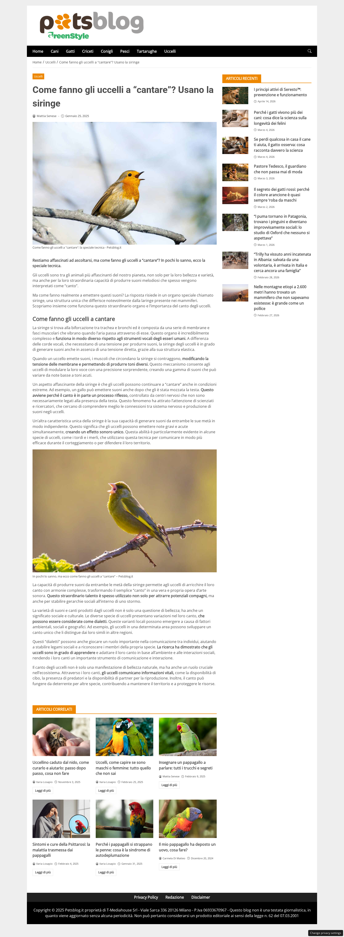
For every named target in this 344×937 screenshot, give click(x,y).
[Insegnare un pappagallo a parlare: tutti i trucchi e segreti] (187, 737)
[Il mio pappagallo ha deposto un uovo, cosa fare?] (187, 819)
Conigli (107, 51)
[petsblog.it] (91, 25)
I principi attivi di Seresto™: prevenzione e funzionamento (280, 92)
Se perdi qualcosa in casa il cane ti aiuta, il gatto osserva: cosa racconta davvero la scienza (282, 145)
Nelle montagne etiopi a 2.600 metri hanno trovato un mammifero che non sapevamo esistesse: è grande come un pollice (281, 297)
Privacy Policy (146, 897)
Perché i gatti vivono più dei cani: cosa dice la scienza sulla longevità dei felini (280, 118)
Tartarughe (147, 51)
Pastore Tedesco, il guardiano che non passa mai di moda (280, 169)
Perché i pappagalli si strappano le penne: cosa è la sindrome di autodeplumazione (124, 850)
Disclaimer (200, 897)
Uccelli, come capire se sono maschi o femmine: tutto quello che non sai (123, 768)
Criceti (87, 51)
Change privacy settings (325, 933)
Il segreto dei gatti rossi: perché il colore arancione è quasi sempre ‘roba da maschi (281, 195)
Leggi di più (43, 790)
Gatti (70, 51)
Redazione (174, 897)
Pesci (124, 51)
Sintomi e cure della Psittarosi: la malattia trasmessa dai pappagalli (61, 850)
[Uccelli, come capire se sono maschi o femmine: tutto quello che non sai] (124, 737)
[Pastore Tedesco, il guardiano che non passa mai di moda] (235, 172)
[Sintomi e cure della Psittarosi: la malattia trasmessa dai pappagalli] (61, 819)
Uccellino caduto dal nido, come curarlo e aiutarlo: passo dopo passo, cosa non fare (61, 768)
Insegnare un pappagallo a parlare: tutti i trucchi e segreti (185, 765)
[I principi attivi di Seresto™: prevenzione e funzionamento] (235, 95)
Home (38, 51)
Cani (55, 51)
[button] (309, 51)
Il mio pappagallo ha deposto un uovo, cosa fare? (187, 847)
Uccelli (170, 51)
